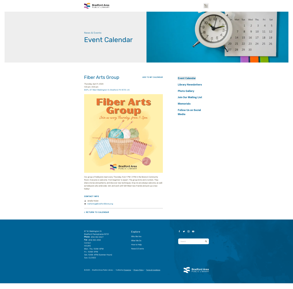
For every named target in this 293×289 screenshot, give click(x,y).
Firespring (127, 270)
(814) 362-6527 (97, 237)
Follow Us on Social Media (189, 112)
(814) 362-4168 (94, 240)
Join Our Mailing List (190, 97)
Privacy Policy (138, 270)
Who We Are (136, 236)
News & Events (137, 249)
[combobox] (190, 241)
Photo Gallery (186, 90)
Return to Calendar (97, 212)
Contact (87, 243)
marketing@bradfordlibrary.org (100, 204)
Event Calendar (187, 78)
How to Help (136, 245)
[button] (206, 6)
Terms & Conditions (153, 270)
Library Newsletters (190, 84)
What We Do (136, 241)
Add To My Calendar (152, 77)
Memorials (184, 103)
